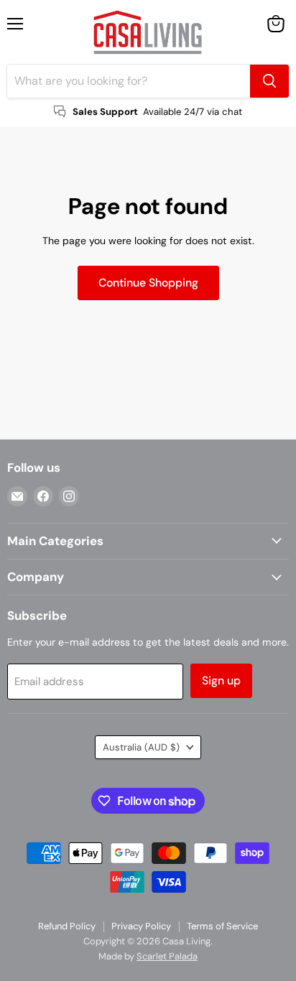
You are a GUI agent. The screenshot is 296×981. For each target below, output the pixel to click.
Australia (141, 747)
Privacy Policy (141, 926)
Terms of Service (222, 926)
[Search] (269, 81)
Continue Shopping (148, 282)
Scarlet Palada (167, 956)
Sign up (221, 680)
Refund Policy (67, 926)
